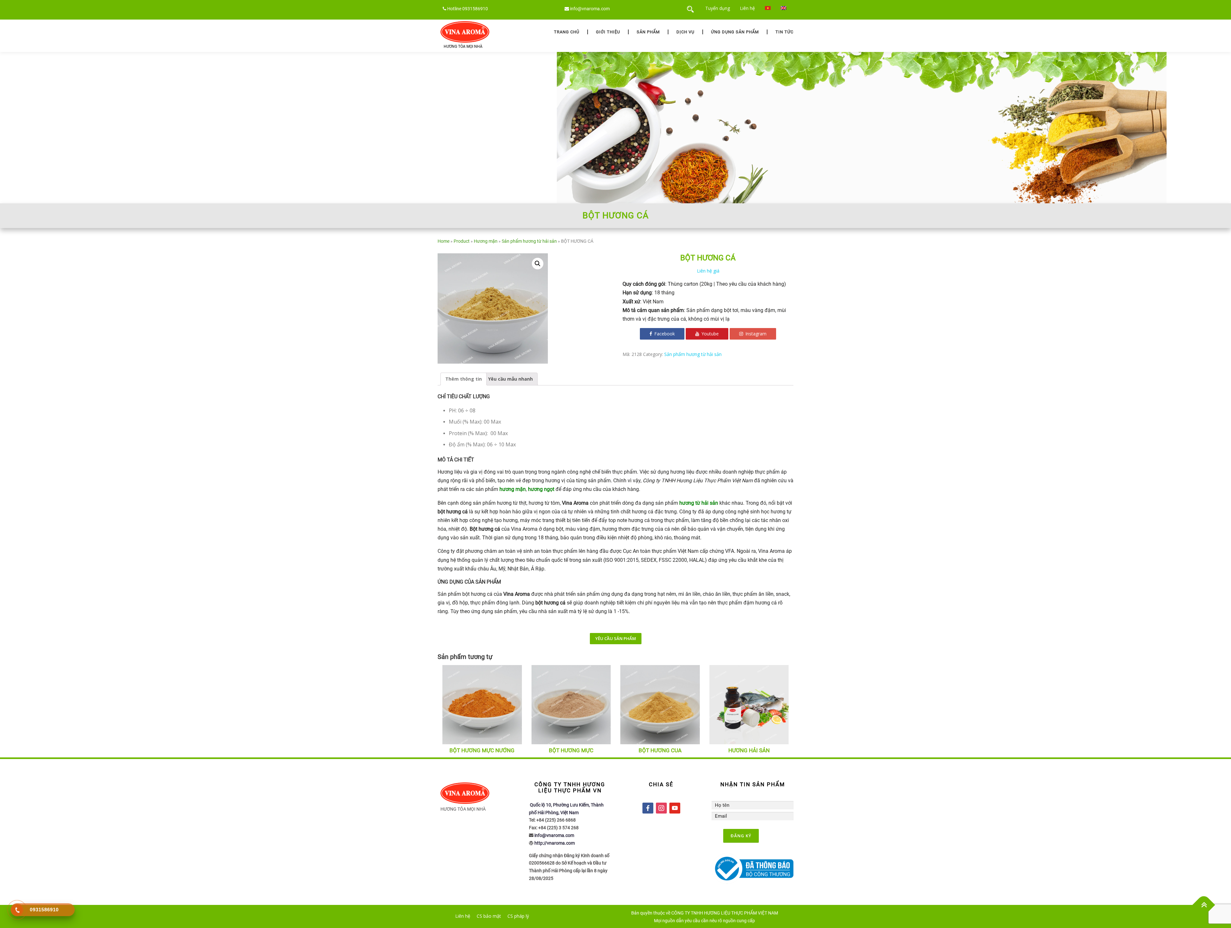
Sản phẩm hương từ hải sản (529, 241)
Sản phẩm (648, 32)
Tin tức (784, 32)
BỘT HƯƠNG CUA (660, 750)
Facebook (664, 334)
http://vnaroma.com (554, 843)
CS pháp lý (518, 916)
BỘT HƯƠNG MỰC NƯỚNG (482, 750)
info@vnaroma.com (590, 8)
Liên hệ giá (708, 271)
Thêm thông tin (463, 379)
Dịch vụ (685, 32)
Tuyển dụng (717, 8)
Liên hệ (747, 8)
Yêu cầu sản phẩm (615, 638)
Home (443, 241)
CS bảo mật (489, 916)
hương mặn (512, 489)
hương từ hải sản (698, 503)
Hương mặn (486, 241)
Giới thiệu (608, 32)
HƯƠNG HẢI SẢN (749, 750)
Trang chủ (566, 32)
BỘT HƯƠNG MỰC (571, 750)
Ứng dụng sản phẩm (735, 32)
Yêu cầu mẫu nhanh (510, 379)
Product (462, 241)
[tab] (463, 379)
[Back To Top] (1204, 905)
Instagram (755, 334)
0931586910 (475, 8)
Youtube (709, 334)
